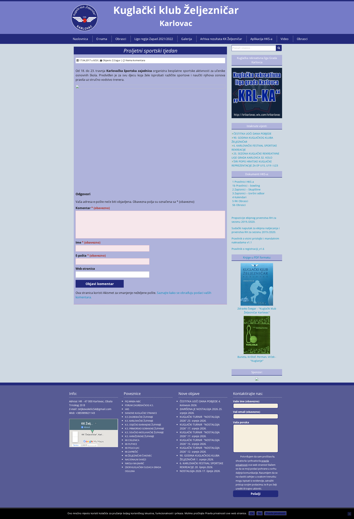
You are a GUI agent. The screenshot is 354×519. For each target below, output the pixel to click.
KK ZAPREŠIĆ (131, 451)
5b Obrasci (239, 205)
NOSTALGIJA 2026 (190, 471)
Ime (88, 242)
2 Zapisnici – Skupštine (246, 189)
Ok (251, 513)
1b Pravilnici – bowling (246, 185)
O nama (101, 39)
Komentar (93, 208)
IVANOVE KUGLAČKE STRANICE (141, 413)
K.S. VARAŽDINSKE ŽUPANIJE (139, 436)
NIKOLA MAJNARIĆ (134, 463)
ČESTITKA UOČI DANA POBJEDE (252, 133)
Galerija (186, 39)
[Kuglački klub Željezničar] (84, 29)
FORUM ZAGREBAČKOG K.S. (139, 405)
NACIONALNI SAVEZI (135, 459)
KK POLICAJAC (132, 447)
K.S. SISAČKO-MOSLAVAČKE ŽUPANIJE (144, 432)
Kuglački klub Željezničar (176, 10)
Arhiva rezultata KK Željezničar (221, 39)
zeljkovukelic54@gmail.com (94, 409)
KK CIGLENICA (132, 440)
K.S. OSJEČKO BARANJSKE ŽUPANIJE (143, 424)
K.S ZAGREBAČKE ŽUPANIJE (139, 417)
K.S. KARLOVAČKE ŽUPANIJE (139, 420)
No (259, 513)
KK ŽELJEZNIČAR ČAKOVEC (138, 455)
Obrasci (120, 39)
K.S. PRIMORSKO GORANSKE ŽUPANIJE (144, 428)
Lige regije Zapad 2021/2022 (153, 39)
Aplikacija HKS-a (261, 39)
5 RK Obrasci (240, 201)
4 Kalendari (239, 197)
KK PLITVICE (131, 444)
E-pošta (91, 256)
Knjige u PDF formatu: (257, 257)
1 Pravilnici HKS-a (243, 181)
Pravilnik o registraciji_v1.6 (248, 249)
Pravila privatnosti (275, 513)
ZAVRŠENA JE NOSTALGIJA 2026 (199, 409)
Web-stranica (85, 269)
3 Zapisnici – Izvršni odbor (248, 193)
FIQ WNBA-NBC (133, 401)
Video (285, 39)
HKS (127, 409)
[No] (349, 514)
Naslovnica (80, 39)
